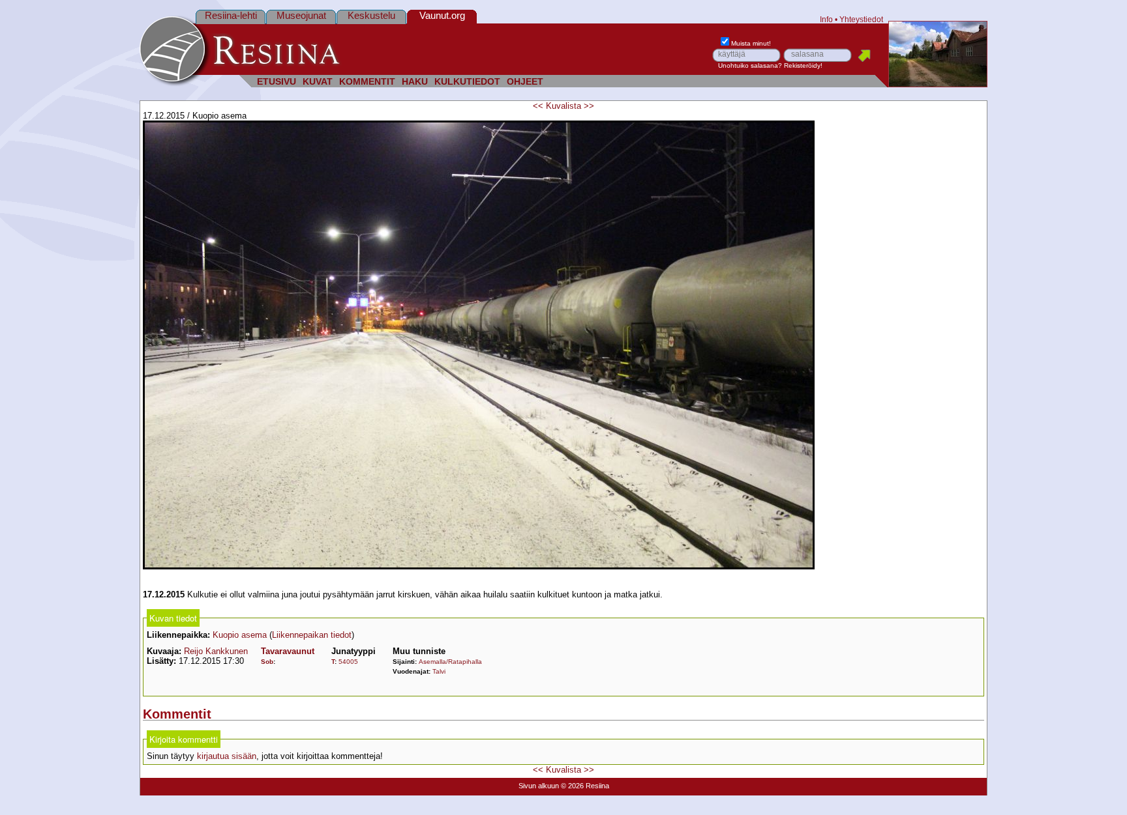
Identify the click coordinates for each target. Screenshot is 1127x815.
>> (589, 106)
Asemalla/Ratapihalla (450, 661)
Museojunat (301, 15)
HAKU (415, 82)
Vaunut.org (442, 15)
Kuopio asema (240, 635)
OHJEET (525, 82)
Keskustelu (371, 15)
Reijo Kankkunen (216, 651)
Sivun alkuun (538, 786)
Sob (267, 661)
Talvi (438, 671)
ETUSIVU (276, 82)
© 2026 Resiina (585, 786)
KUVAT (318, 82)
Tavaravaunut (287, 651)
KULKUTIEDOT (467, 82)
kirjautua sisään (226, 756)
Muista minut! (751, 43)
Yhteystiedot (861, 19)
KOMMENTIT (367, 82)
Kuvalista (563, 106)
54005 (348, 661)
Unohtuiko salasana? (750, 65)
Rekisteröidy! (803, 65)
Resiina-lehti (231, 15)
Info (826, 19)
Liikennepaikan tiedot (312, 635)
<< (538, 106)
